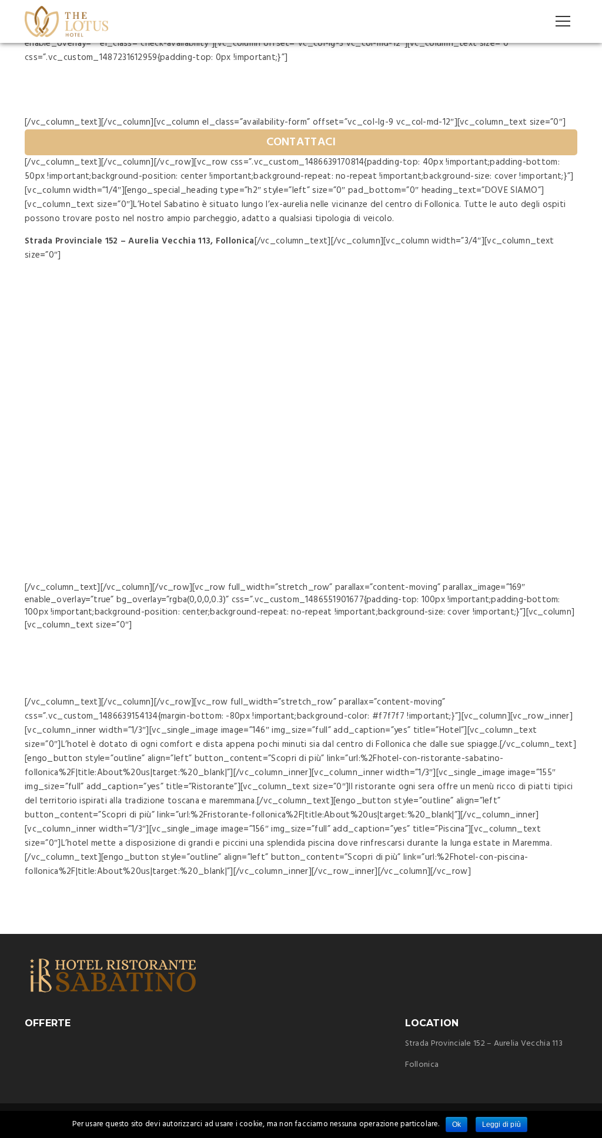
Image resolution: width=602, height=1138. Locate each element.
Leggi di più (501, 1124)
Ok (456, 1124)
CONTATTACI (301, 142)
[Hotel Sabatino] (66, 21)
